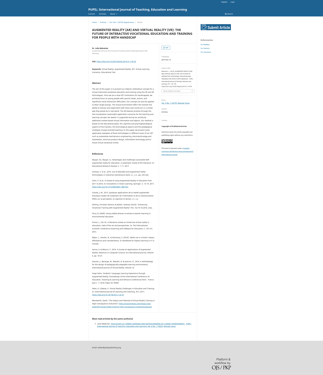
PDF (166, 48)
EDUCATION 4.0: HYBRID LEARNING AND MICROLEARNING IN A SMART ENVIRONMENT (148, 324)
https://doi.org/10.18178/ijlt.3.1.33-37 (108, 295)
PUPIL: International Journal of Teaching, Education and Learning (137, 9)
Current (91, 14)
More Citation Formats (171, 91)
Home (94, 22)
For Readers (205, 44)
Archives (102, 14)
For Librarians (206, 52)
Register (224, 2)
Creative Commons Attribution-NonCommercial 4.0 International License (177, 151)
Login (232, 2)
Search (230, 14)
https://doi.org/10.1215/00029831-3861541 (110, 187)
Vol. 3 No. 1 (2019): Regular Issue (121, 22)
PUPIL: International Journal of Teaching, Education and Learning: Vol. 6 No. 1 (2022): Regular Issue (144, 325)
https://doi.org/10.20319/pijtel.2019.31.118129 (116, 61)
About (113, 14)
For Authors (205, 48)
